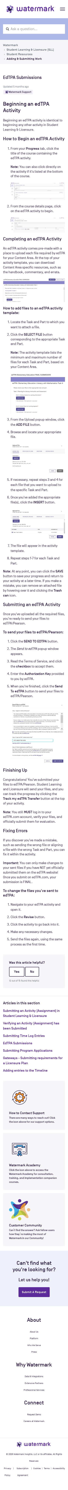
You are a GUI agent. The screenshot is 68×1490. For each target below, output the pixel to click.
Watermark (10, 45)
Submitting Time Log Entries (24, 1036)
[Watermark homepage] (31, 9)
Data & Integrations (34, 1376)
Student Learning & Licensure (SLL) (30, 50)
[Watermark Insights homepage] (34, 1444)
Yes (16, 972)
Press (34, 1352)
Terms (47, 1468)
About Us (34, 1331)
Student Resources (19, 54)
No (32, 972)
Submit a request (34, 1292)
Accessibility (59, 1468)
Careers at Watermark (34, 1421)
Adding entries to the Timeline (25, 1070)
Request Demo (34, 1414)
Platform (34, 1338)
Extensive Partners (34, 1383)
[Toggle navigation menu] (62, 9)
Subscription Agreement (23, 1472)
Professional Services (34, 1390)
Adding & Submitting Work (24, 59)
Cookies (37, 1468)
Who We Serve (34, 1345)
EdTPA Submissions (17, 1043)
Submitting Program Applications (28, 1050)
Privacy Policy (7, 1472)
